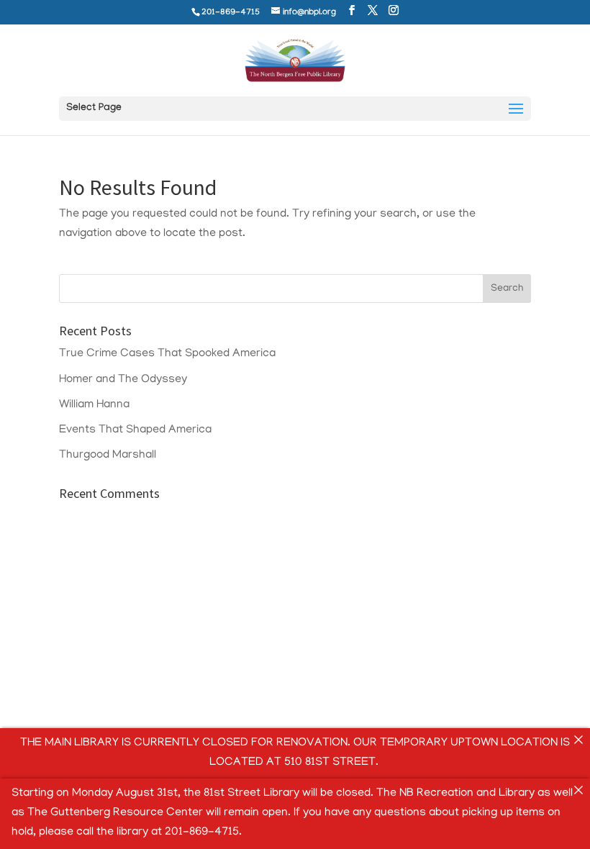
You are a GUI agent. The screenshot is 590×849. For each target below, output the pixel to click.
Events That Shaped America (135, 430)
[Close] (578, 739)
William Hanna (94, 405)
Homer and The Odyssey (123, 379)
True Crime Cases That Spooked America (167, 354)
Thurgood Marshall (107, 455)
